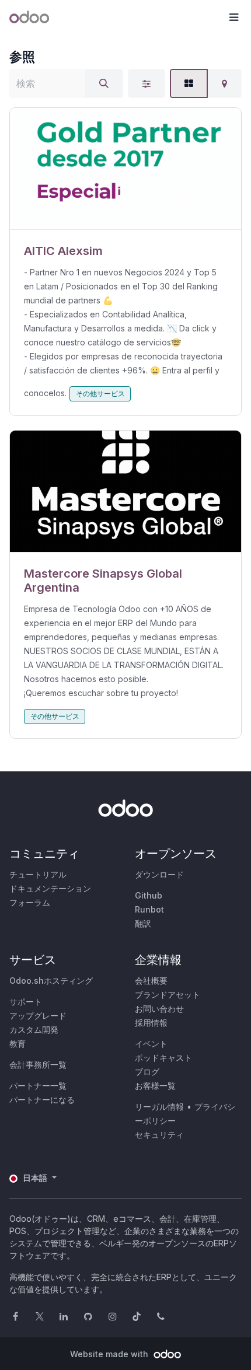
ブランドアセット (167, 994)
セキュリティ (159, 1135)
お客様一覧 (155, 1086)
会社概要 (151, 980)
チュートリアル (38, 874)
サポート (25, 1001)
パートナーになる (42, 1100)
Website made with (110, 1354)
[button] (233, 17)
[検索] (104, 83)
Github (148, 895)
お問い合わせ (159, 1008)
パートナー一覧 (38, 1086)
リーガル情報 (159, 1107)
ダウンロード (159, 874)
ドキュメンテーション (50, 888)
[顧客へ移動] (125, 169)
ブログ (147, 1072)
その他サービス (100, 393)
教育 (17, 1044)
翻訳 (143, 923)
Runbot (149, 909)
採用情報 (151, 1023)
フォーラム (29, 902)
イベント (151, 1044)
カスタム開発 (33, 1030)
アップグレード (38, 1015)
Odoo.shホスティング (51, 980)
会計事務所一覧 (38, 1065)
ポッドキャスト (163, 1058)
